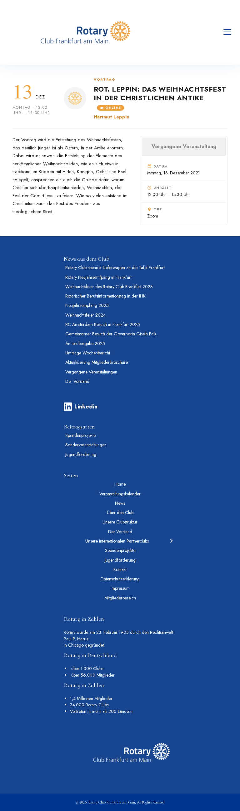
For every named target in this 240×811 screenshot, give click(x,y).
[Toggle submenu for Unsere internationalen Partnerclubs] (171, 540)
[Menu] (227, 32)
